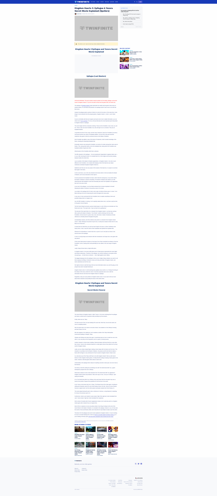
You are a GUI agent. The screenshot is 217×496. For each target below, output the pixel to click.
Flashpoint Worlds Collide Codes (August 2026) (90, 451)
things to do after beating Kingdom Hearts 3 (104, 414)
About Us (76, 468)
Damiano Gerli (100, 438)
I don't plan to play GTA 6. (128, 24)
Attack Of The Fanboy (138, 480)
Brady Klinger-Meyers (112, 454)
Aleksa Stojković (89, 454)
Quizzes (112, 1)
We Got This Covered (128, 481)
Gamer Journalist (112, 483)
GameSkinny (119, 483)
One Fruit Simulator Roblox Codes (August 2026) (136, 66)
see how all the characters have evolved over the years (100, 416)
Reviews (107, 1)
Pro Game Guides (111, 480)
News (97, 1)
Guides (102, 1)
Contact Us (84, 468)
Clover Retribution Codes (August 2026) (113, 451)
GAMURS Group (139, 489)
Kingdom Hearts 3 (86, 105)
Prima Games (112, 481)
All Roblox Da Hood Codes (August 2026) (79, 436)
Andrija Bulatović (78, 455)
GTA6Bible (113, 486)
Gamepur (130, 480)
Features (93, 1)
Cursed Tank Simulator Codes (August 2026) (101, 436)
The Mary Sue (139, 483)
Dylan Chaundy (78, 438)
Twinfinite (120, 480)
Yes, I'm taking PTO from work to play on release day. (131, 14)
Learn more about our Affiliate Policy (80, 421)
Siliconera (120, 481)
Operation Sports (128, 483)
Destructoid (140, 481)
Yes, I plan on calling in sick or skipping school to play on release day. (131, 18)
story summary (84, 120)
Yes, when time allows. (127, 21)
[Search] (135, 2)
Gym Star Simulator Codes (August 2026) (136, 52)
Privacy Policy (77, 471)
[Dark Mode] (137, 2)
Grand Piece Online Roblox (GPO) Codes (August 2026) (136, 59)
